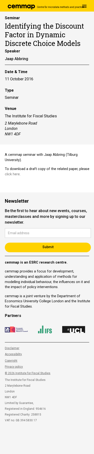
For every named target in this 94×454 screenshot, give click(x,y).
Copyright (11, 360)
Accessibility (13, 354)
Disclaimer (12, 348)
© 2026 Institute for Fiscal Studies (27, 373)
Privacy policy (14, 366)
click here (12, 174)
